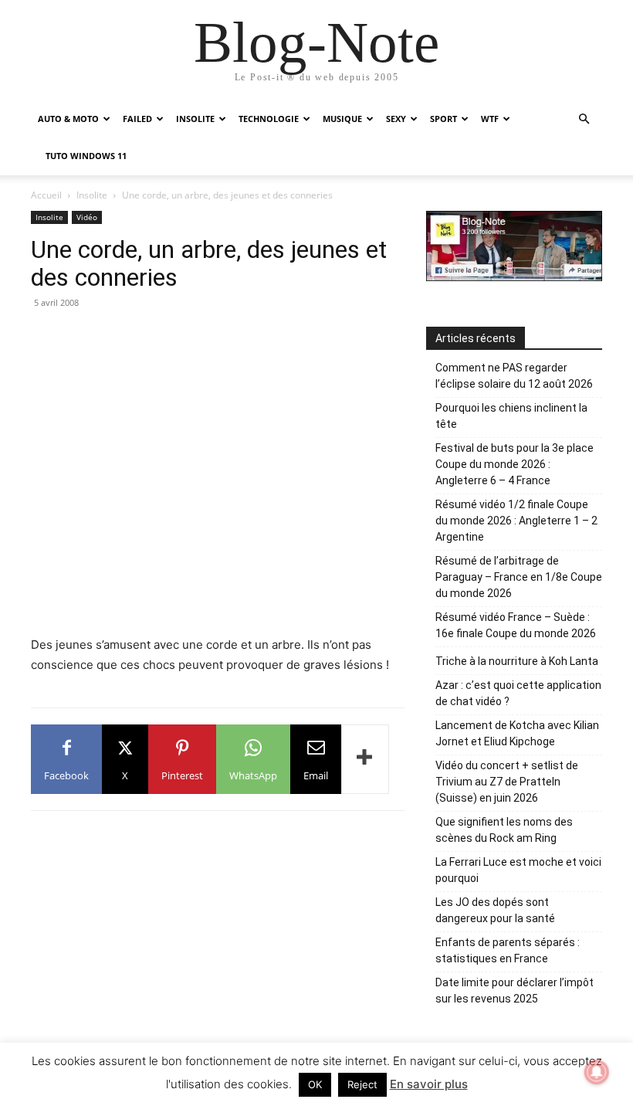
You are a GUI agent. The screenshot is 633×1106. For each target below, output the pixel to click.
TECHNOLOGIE (269, 118)
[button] (583, 119)
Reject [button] (362, 1084)
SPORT (443, 118)
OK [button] (315, 1084)
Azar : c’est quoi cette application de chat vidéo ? (518, 693)
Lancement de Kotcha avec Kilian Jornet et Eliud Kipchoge (517, 733)
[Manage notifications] (596, 1072)
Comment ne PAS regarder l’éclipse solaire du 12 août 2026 (514, 375)
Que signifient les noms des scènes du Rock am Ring (504, 830)
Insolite (91, 195)
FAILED (137, 118)
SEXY (396, 118)
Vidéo (86, 217)
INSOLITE (195, 118)
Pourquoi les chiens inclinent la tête (511, 416)
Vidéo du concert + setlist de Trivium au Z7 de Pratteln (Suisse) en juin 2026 (506, 781)
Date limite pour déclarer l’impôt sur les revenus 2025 (514, 990)
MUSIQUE (342, 118)
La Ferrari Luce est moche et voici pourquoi (518, 870)
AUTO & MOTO (68, 118)
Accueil (46, 195)
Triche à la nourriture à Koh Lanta (516, 661)
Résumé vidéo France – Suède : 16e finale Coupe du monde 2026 (515, 625)
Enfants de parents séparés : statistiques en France (507, 950)
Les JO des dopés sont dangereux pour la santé (495, 910)
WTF (490, 118)
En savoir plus (429, 1084)
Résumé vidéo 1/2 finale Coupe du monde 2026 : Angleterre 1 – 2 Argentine (516, 520)
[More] (365, 759)
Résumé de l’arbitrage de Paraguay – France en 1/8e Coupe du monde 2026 (518, 577)
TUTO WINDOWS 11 (86, 155)
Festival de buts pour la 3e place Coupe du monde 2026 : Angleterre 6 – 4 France (514, 464)
